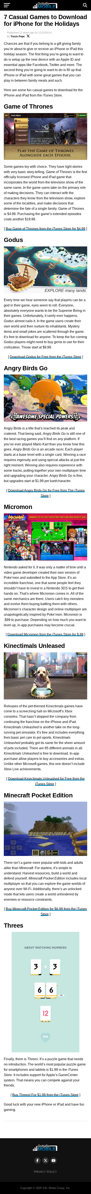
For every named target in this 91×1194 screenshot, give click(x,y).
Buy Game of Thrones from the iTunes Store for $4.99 (45, 229)
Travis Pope (18, 36)
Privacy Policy (45, 1171)
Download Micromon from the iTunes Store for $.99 (45, 634)
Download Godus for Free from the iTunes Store (45, 357)
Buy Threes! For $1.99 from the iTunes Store (45, 1095)
